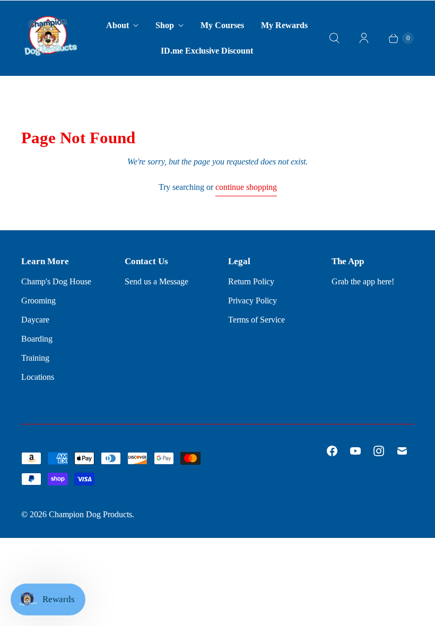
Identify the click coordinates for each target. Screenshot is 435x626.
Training (35, 357)
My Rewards (284, 25)
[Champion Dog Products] (50, 38)
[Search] (334, 38)
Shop (164, 25)
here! (385, 281)
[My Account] (364, 38)
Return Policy (251, 281)
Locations (37, 376)
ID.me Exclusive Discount (207, 50)
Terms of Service (256, 319)
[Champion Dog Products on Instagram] (378, 450)
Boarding (37, 338)
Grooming (38, 300)
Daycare (35, 319)
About (117, 25)
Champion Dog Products (90, 514)
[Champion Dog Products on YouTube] (355, 450)
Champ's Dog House (56, 281)
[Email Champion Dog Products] (402, 450)
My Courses (222, 25)
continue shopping (246, 187)
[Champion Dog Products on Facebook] (332, 450)
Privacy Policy (252, 300)
